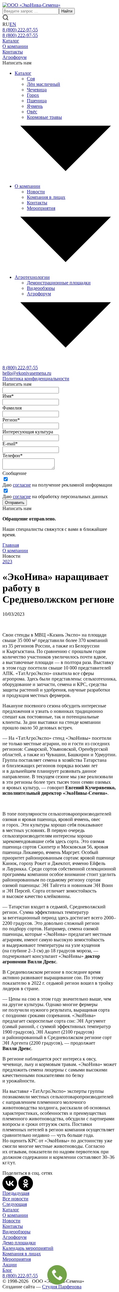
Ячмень (35, 106)
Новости (36, 191)
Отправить (14, 502)
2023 (7, 561)
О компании (15, 46)
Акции (9, 1264)
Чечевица (37, 89)
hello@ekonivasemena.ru (26, 373)
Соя (31, 78)
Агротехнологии (32, 277)
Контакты (12, 51)
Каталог (10, 40)
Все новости (15, 1198)
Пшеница (37, 100)
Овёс (32, 111)
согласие (22, 484)
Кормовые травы (44, 117)
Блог (7, 1270)
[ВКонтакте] (9, 1183)
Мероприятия (41, 208)
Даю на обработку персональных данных (55, 496)
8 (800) (20, 367)
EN (12, 24)
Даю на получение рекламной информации (57, 484)
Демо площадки (19, 1242)
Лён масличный (43, 84)
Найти (66, 11)
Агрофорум (14, 57)
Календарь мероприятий (27, 1248)
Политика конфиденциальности (35, 378)
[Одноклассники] (25, 1183)
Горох (33, 95)
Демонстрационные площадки (59, 282)
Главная (10, 545)
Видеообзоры (41, 288)
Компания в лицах (46, 197)
